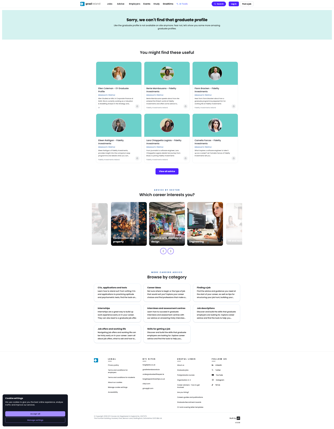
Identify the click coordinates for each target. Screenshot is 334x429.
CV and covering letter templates (190, 407)
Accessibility (113, 392)
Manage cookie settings (117, 387)
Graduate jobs (182, 370)
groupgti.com (148, 388)
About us (180, 365)
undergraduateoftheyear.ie (153, 374)
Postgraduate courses (186, 375)
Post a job (246, 4)
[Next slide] (171, 251)
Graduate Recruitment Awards (189, 402)
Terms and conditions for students (121, 377)
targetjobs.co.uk (149, 365)
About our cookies (115, 382)
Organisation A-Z (184, 380)
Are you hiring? (183, 392)
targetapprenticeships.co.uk (154, 379)
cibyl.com (146, 384)
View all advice (167, 171)
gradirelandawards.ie (151, 370)
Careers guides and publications (190, 397)
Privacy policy (113, 365)
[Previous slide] (163, 251)
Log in (234, 4)
